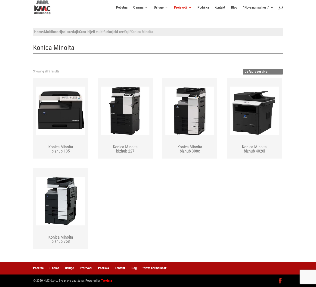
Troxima (106, 280)
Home (38, 32)
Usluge (159, 7)
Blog (234, 7)
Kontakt (220, 7)
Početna (121, 7)
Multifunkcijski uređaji (61, 32)
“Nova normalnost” (256, 7)
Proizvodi (180, 7)
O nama (138, 7)
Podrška (203, 7)
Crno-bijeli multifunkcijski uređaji (104, 32)
